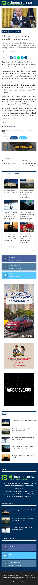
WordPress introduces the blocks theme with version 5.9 (29, 163)
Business (23, 179)
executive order (18, 130)
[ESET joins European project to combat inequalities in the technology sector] (11, 205)
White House (5, 133)
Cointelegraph (11, 126)
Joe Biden (26, 130)
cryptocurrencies (9, 130)
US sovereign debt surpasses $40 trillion (24, 420)
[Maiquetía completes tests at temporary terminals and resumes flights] (27, 184)
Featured (5, 31)
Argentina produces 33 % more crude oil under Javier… (23, 456)
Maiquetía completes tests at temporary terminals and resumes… (23, 430)
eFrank (23, 582)
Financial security (15, 31)
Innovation (7, 201)
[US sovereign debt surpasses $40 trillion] (11, 184)
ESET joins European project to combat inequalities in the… (23, 439)
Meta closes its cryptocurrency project (9, 162)
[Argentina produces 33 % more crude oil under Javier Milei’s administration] (11, 227)
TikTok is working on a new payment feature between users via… (22, 447)
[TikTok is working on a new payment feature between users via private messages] (27, 205)
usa (31, 130)
